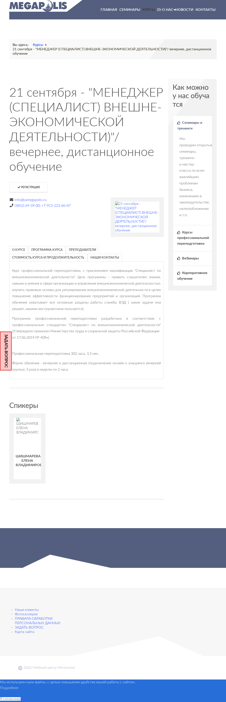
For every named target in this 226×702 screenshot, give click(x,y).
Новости (184, 9)
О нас (167, 9)
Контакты (206, 9)
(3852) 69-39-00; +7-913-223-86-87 (43, 205)
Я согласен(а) (10, 699)
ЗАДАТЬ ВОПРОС (6, 351)
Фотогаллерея (26, 614)
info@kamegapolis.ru (31, 200)
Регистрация (30, 187)
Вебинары (190, 258)
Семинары (129, 9)
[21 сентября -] (137, 217)
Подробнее (9, 688)
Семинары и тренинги (189, 125)
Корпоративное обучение (192, 275)
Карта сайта (24, 632)
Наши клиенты (27, 610)
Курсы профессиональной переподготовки (193, 238)
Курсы (149, 9)
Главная (109, 9)
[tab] (18, 250)
